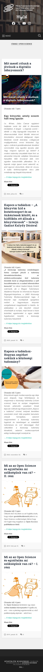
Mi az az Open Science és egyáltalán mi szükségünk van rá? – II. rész (20, 471)
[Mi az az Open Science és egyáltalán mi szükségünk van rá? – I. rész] (21, 585)
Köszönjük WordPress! (16, 661)
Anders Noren (29, 663)
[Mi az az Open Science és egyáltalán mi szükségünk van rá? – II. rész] (21, 494)
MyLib (21, 17)
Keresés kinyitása (39, 35)
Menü (8, 36)
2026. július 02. (12, 194)
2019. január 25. (12, 634)
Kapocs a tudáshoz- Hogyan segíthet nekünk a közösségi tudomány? (18, 356)
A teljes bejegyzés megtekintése (18, 177)
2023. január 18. (12, 340)
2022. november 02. (14, 455)
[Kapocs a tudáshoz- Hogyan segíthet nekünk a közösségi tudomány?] (21, 377)
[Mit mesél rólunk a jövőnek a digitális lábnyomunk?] (21, 90)
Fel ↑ (21, 667)
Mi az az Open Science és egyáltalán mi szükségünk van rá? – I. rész (21, 562)
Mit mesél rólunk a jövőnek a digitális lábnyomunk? (17, 66)
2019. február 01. (13, 546)
